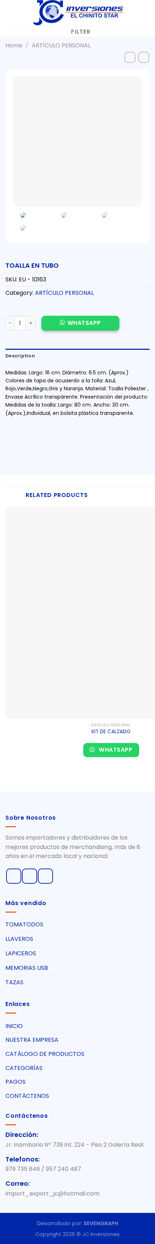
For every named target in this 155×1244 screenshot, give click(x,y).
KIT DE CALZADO (111, 732)
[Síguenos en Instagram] (29, 876)
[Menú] (9, 12)
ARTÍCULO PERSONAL (61, 45)
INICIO (14, 1026)
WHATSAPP (84, 323)
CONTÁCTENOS (27, 1096)
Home (13, 45)
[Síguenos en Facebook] (13, 876)
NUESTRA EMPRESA (31, 1040)
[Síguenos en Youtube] (45, 876)
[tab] (77, 356)
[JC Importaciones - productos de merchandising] (77, 12)
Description (20, 356)
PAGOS (15, 1082)
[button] (80, 327)
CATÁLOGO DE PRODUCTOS (44, 1054)
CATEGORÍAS (24, 1068)
